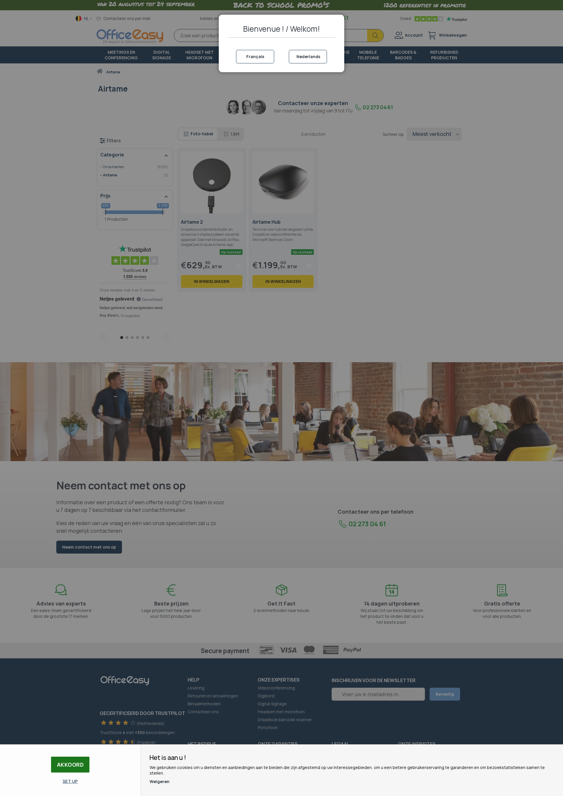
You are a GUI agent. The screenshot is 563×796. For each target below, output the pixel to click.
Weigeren (159, 781)
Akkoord (70, 764)
